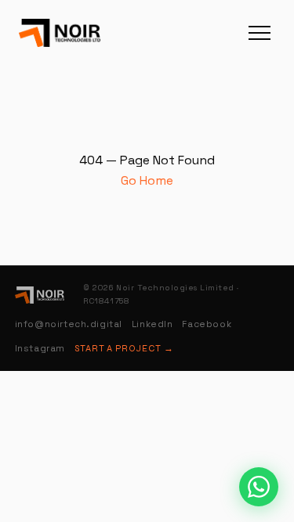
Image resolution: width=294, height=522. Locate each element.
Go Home (147, 180)
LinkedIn (152, 324)
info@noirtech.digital (68, 324)
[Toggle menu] (259, 33)
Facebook (206, 324)
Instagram (40, 348)
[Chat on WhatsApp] (258, 486)
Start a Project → (124, 348)
